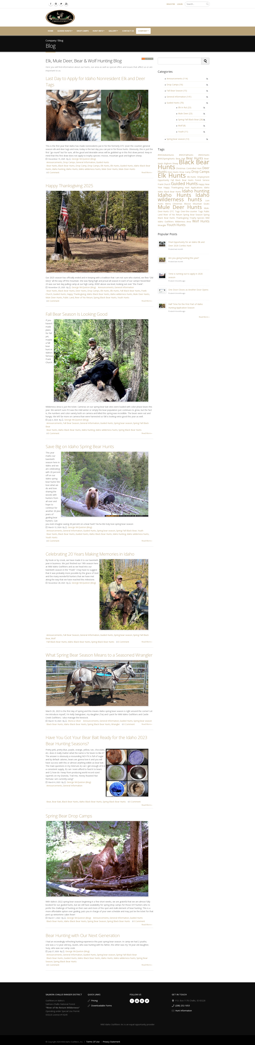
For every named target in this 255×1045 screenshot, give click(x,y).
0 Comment (53, 172)
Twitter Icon (61, 3)
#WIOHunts (203, 154)
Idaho (206, 187)
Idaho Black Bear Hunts (98, 294)
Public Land (68, 297)
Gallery (113, 31)
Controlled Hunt (194, 168)
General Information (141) (179, 96)
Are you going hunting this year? (183, 258)
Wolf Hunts (200, 221)
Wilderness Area (183, 221)
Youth (140, 530)
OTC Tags (175, 211)
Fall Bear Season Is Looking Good (76, 314)
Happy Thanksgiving (76, 294)
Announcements (54, 162)
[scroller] (250, 1041)
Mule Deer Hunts (110, 169)
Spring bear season (123, 423)
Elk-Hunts (114, 165)
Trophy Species (197, 217)
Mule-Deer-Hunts (127, 169)
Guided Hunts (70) (175, 102)
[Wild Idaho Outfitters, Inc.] (60, 17)
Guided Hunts (64, 31)
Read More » (147, 172)
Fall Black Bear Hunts (130, 290)
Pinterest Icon (56, 3)
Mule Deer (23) (185, 113)
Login (180, 4)
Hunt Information (183, 1010)
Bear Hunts (51, 165)
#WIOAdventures (166, 154)
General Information (85, 162)
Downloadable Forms (101, 1005)
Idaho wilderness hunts (90, 169)
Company (142, 31)
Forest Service (202, 180)
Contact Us (128, 31)
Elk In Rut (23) (184, 107)
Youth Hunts (123, 297)
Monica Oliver (74, 720)
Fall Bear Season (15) (177, 90)
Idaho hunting (58, 169)
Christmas (180, 168)
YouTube (137, 1001)
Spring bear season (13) (178, 139)
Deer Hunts (81, 290)
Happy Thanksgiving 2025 (69, 186)
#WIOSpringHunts (166, 158)
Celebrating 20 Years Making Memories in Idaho (90, 554)
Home (50, 31)
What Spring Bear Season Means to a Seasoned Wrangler (99, 655)
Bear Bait (56, 801)
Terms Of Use (93, 1041)
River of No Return (84, 297)
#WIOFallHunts (186, 154)
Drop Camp (81, 165)
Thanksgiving (182, 217)
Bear (48, 801)
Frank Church (164, 184)
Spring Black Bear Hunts (105, 297)
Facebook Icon (51, 3)
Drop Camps (83, 31)
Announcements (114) (177, 78)
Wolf (53, 638)
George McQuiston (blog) (84, 158)
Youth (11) (183, 131)
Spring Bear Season (96, 921)
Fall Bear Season (71, 423)
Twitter (147, 1001)
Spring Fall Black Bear (126, 530)
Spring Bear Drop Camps (69, 816)
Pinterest (142, 1001)
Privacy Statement (111, 1041)
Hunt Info (98, 31)
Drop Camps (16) (175, 84)
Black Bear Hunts (66, 165)
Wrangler (115, 724)
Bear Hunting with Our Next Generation (83, 935)
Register (171, 4)
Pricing (94, 1000)
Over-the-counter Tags (192, 211)
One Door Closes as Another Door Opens (188, 289)
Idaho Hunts (72, 169)
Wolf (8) (182, 125)
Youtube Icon (66, 3)
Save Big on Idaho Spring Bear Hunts (80, 446)
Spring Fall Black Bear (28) (190, 119)
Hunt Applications (193, 187)
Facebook (132, 1001)
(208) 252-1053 (182, 1005)
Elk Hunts (104, 165)
